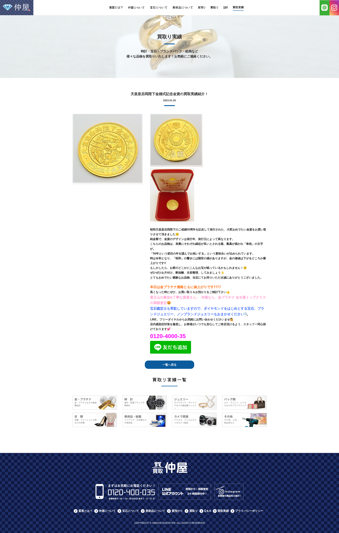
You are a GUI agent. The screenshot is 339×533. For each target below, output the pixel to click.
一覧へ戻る (169, 364)
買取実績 (223, 510)
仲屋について (107, 510)
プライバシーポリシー (249, 510)
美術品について (155, 510)
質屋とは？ (85, 510)
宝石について (130, 510)
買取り (193, 510)
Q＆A (207, 510)
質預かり (177, 510)
